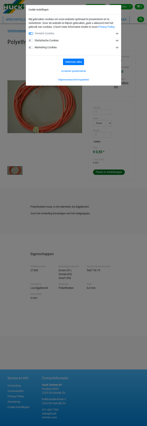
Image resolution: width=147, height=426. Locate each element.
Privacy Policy (106, 26)
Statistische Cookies (47, 40)
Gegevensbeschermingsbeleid (73, 79)
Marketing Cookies (46, 47)
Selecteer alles (73, 61)
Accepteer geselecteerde (73, 71)
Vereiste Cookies (44, 33)
